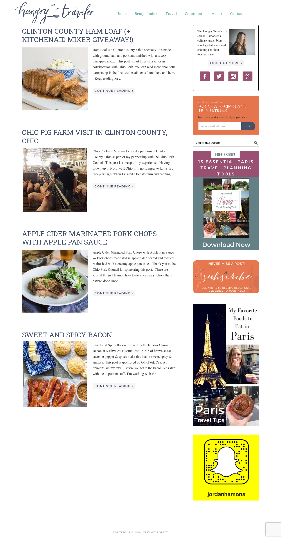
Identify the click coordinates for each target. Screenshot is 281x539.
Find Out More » (226, 63)
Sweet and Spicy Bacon (67, 334)
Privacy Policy (155, 532)
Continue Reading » (113, 90)
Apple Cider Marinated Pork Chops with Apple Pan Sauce (89, 238)
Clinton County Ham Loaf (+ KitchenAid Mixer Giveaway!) (77, 35)
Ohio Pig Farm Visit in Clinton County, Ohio (94, 136)
